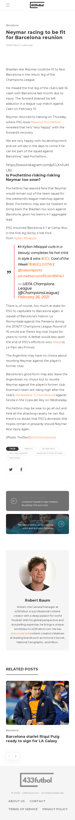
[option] (37, 712)
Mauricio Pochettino (46, 122)
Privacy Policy (55, 809)
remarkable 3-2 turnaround (35, 395)
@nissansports (30, 270)
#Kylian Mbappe (18, 453)
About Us (16, 801)
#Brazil (28, 448)
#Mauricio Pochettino (50, 453)
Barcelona (12, 25)
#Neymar (14, 458)
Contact (37, 801)
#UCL (45, 258)
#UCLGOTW (42, 264)
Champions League (34, 497)
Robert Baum (13, 45)
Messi (57, 342)
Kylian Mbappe (25, 238)
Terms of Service (23, 809)
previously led (20, 633)
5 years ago (27, 45)
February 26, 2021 (33, 297)
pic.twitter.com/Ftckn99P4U (41, 276)
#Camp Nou (48, 448)
